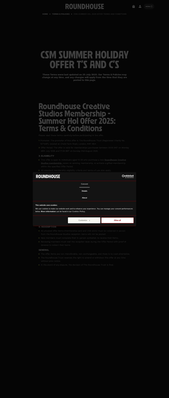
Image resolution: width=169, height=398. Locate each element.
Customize (83, 220)
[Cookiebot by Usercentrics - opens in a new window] (124, 176)
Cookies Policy (78, 212)
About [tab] (84, 198)
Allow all (117, 220)
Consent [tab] (84, 184)
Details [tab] (84, 191)
